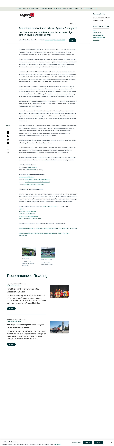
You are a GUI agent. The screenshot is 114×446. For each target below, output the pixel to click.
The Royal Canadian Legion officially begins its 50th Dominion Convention (25, 326)
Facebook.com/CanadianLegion (27, 211)
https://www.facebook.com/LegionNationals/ (37, 179)
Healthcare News (61, 8)
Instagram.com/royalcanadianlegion (28, 216)
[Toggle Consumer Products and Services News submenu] (30, 8)
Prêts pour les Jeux (46, 259)
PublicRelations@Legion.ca (50, 206)
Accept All (98, 442)
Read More (11, 308)
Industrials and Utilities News (74, 8)
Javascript (96, 40)
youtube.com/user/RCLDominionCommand (30, 218)
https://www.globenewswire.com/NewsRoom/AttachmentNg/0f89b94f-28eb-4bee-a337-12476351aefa (48, 228)
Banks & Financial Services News (47, 8)
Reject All (87, 442)
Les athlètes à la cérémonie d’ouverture (47, 263)
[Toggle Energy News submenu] (40, 8)
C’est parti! (25, 258)
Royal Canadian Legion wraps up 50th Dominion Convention (23, 290)
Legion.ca (21, 209)
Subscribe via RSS (98, 35)
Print (94, 30)
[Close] (111, 442)
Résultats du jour (32, 167)
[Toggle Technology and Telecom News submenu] (96, 8)
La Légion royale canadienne (55, 40)
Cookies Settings (76, 442)
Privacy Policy (57, 444)
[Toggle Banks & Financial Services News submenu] (54, 8)
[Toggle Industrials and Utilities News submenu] (82, 8)
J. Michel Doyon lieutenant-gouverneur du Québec (28, 263)
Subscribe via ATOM (99, 37)
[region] (57, 442)
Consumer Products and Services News (22, 8)
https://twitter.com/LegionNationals (33, 184)
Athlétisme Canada (31, 169)
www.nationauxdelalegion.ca (26, 177)
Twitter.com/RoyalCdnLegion (27, 214)
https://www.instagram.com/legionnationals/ (37, 182)
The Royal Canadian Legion (14, 286)
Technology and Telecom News (89, 8)
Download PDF (97, 32)
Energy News (35, 8)
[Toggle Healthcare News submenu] (67, 8)
